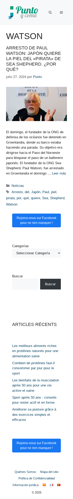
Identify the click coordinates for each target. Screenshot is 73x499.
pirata (10, 198)
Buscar (17, 276)
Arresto (17, 192)
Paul (45, 192)
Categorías (20, 246)
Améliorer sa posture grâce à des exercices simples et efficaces (34, 414)
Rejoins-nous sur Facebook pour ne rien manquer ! (36, 220)
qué (26, 198)
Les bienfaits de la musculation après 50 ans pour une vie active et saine (35, 385)
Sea (45, 198)
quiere (35, 198)
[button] (50, 12)
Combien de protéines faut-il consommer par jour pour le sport (33, 368)
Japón (35, 192)
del (27, 192)
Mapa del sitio (49, 471)
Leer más (59, 173)
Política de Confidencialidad (36, 478)
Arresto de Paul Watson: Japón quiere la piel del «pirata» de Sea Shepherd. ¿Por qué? (33, 58)
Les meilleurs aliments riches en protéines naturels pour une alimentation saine (35, 351)
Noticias (18, 186)
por (19, 198)
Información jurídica (26, 485)
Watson (11, 204)
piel (53, 192)
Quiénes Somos (25, 471)
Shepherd (57, 198)
